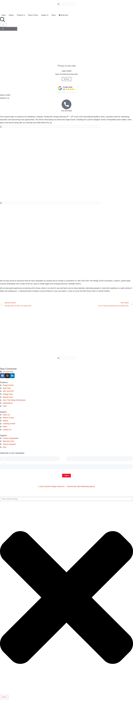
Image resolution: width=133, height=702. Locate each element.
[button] (66, 88)
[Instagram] (7, 375)
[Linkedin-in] (12, 375)
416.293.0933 (66, 111)
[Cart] (3, 25)
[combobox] (66, 499)
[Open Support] (47, 15)
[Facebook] (2, 375)
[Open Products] (24, 15)
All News (66, 79)
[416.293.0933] (66, 104)
